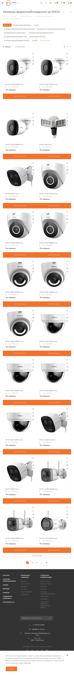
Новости (23, 581)
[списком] (67, 46)
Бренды (6, 588)
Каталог (6, 575)
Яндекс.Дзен (47, 650)
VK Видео (37, 650)
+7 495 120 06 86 (38, 625)
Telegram (27, 650)
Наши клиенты (25, 583)
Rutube (42, 650)
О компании (25, 594)
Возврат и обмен (46, 583)
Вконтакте (32, 650)
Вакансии (24, 586)
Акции (5, 585)
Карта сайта (44, 596)
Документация (45, 581)
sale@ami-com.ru (38, 629)
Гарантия (43, 589)
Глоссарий (43, 599)
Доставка (43, 586)
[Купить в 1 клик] (33, 60)
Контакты (24, 589)
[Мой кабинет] (50, 3)
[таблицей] (70, 46)
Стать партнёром (26, 592)
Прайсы (6, 592)
